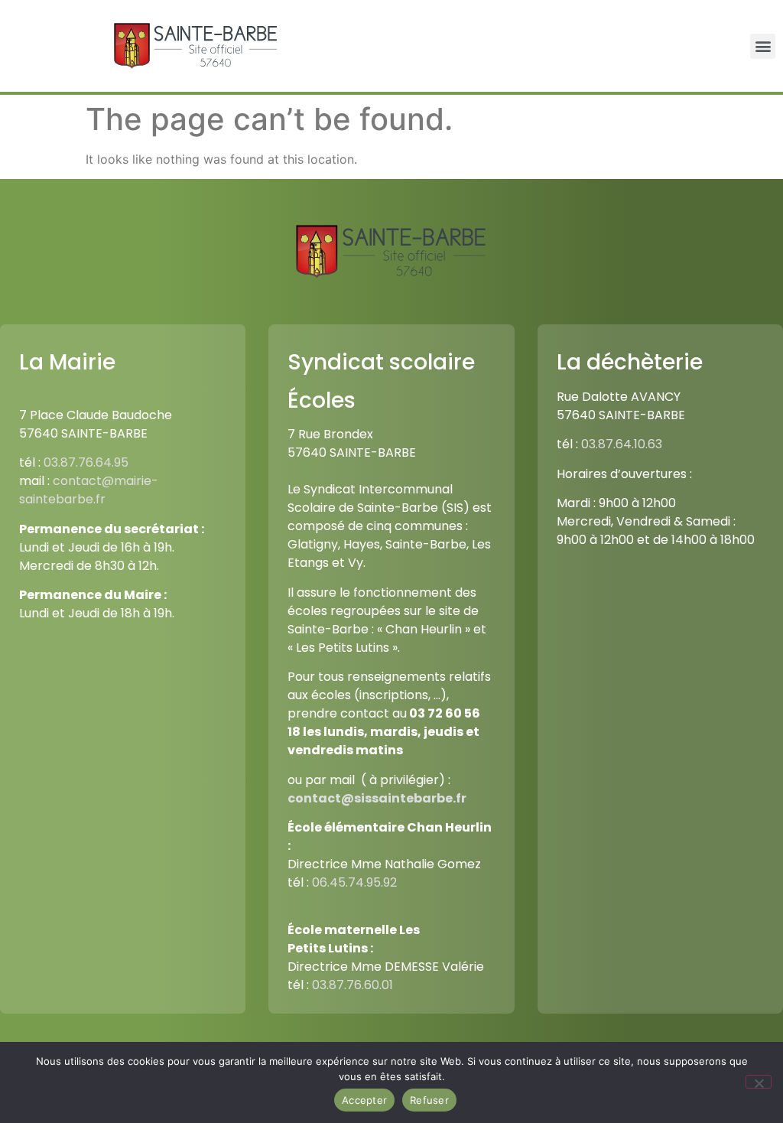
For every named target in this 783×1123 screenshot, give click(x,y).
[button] (762, 46)
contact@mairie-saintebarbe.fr (88, 490)
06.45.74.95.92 (354, 882)
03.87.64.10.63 (621, 444)
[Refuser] (759, 1082)
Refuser (429, 1100)
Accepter (364, 1100)
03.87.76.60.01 (352, 985)
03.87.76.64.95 (86, 462)
